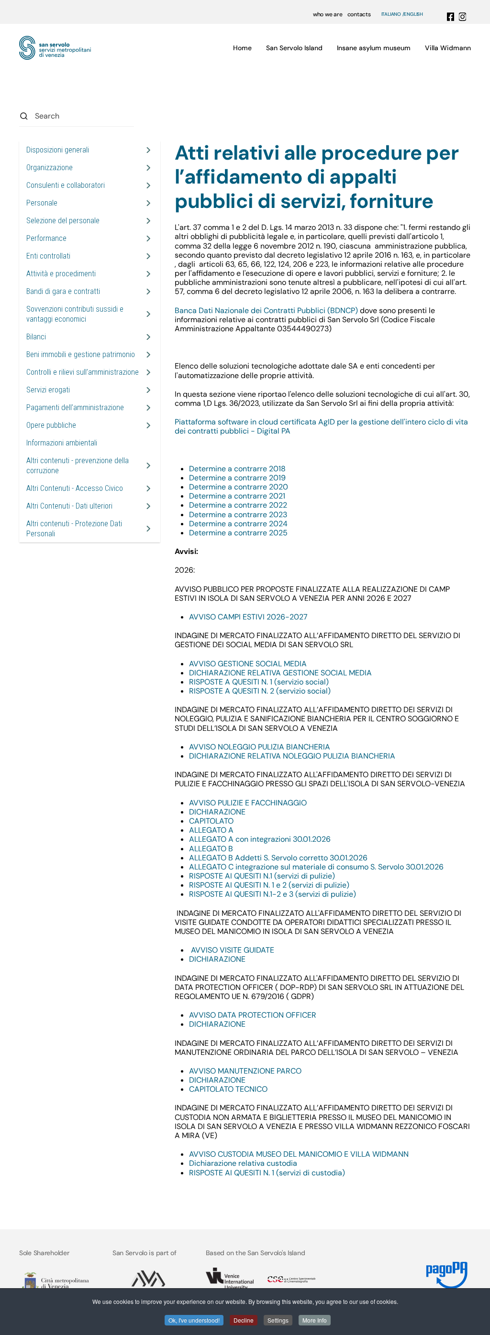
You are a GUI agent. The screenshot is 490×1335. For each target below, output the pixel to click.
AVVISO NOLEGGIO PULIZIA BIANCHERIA (259, 747)
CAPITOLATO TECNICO (228, 1089)
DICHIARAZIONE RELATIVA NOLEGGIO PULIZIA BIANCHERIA (292, 756)
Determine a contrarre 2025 (238, 533)
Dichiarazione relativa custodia (243, 1163)
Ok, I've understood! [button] (194, 1320)
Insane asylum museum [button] (374, 47)
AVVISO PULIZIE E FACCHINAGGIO (248, 803)
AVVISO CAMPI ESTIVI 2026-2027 (248, 617)
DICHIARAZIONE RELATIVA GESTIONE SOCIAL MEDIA (281, 673)
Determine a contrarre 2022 (238, 505)
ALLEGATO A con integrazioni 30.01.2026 (260, 839)
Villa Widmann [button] (448, 47)
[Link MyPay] (447, 1272)
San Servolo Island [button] (294, 47)
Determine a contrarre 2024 (238, 524)
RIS (194, 682)
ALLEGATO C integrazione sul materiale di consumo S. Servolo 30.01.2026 (316, 867)
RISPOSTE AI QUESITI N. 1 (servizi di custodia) (267, 1173)
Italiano (391, 14)
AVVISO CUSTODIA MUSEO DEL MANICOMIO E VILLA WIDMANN (299, 1154)
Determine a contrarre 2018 (237, 469)
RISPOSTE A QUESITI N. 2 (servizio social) (260, 691)
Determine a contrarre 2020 (238, 487)
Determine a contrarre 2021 (237, 496)
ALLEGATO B (211, 849)
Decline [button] (244, 1320)
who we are (328, 14)
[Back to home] (55, 48)
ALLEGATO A (211, 830)
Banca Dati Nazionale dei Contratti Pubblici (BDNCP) (266, 310)
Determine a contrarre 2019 (237, 478)
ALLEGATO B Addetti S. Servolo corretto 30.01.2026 (278, 858)
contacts (359, 14)
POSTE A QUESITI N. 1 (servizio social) (264, 682)
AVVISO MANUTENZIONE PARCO (245, 1071)
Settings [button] (278, 1320)
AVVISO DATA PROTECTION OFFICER (252, 1015)
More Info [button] (314, 1320)
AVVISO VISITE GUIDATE (232, 950)
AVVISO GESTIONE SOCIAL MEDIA (248, 664)
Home (242, 47)
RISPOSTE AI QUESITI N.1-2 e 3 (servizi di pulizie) (272, 894)
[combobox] (76, 116)
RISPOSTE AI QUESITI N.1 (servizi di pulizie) (262, 876)
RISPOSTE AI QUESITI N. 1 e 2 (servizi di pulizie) (269, 885)
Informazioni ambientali (61, 442)
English (413, 14)
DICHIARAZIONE (217, 812)
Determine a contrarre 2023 (238, 515)
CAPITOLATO (211, 821)
